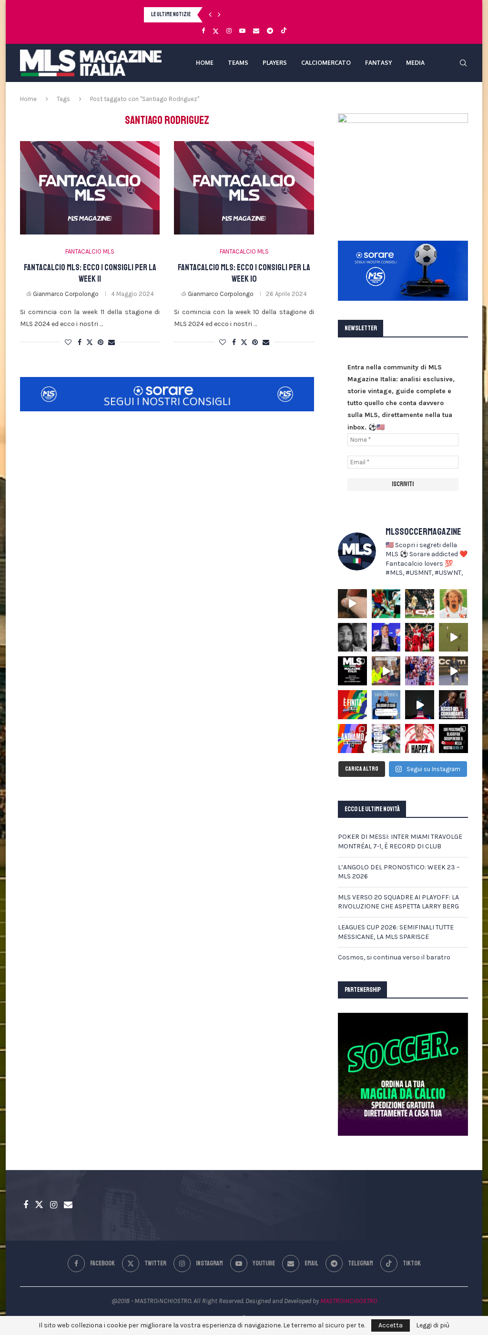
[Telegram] (270, 30)
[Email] (256, 30)
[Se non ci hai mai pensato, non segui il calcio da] (386, 670)
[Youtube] (242, 30)
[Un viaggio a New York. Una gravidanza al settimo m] (453, 704)
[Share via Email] (111, 342)
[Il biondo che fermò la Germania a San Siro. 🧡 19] (386, 603)
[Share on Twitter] (89, 342)
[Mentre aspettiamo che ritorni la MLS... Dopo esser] (453, 670)
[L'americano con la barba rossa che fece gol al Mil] (453, 603)
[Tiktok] (284, 31)
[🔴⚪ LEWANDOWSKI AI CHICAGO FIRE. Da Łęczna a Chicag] (419, 738)
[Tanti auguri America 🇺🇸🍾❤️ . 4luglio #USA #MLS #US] (419, 704)
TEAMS (238, 62)
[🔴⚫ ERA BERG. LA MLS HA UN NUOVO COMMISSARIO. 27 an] (386, 637)
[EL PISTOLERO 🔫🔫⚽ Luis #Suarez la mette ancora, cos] (453, 637)
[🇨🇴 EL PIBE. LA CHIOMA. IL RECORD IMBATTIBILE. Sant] (386, 738)
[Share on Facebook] (79, 342)
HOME (205, 62)
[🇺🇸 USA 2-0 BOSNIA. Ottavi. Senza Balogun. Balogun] (352, 738)
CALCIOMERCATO (326, 62)
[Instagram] (229, 30)
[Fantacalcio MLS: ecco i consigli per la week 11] (90, 187)
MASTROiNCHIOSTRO (348, 1301)
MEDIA (415, 62)
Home (28, 98)
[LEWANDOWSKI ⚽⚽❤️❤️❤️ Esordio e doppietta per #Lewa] (419, 637)
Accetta (390, 1325)
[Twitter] (216, 31)
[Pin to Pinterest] (100, 342)
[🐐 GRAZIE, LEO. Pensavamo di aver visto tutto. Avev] (419, 670)
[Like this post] (68, 342)
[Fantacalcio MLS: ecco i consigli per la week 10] (244, 187)
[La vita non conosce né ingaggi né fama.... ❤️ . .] (352, 637)
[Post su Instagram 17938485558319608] (352, 670)
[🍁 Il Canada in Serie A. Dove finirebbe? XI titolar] (453, 738)
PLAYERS (275, 62)
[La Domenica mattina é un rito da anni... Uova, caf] (352, 603)
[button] (210, 14)
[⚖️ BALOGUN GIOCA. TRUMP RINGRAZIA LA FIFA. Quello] (386, 704)
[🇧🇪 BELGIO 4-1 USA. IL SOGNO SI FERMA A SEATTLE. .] (352, 704)
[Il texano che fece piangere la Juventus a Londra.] (419, 603)
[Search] (463, 63)
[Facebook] (203, 30)
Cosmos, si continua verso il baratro (394, 957)
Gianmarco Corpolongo (66, 293)
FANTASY (378, 62)
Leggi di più (432, 1325)
